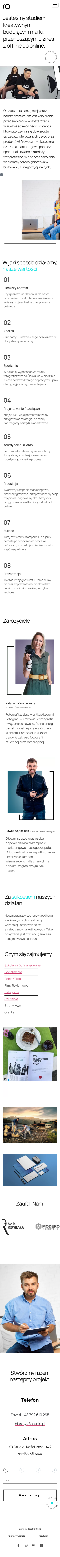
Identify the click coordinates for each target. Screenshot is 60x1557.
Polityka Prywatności (16, 1536)
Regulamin (43, 1536)
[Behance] (34, 1545)
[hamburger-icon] (55, 5)
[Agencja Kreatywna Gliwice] (41, 1545)
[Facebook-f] (18, 1545)
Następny (30, 1495)
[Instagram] (26, 1545)
